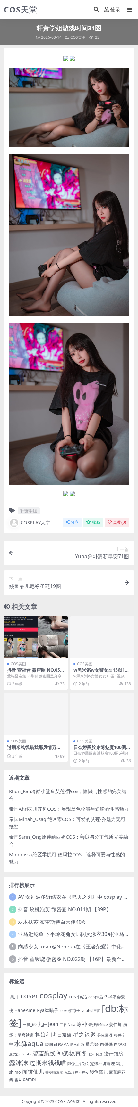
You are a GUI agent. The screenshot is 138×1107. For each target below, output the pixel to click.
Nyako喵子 (47, 1010)
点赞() (119, 522)
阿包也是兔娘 (78, 1064)
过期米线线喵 (48, 1063)
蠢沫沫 (18, 1062)
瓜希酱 (92, 1044)
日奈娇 (64, 1034)
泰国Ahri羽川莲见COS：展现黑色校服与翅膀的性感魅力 (69, 809)
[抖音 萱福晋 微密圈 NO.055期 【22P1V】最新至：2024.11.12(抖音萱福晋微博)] (36, 637)
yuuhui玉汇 (91, 1010)
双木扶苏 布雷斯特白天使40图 (52, 921)
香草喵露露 (54, 1072)
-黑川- (14, 997)
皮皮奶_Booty (20, 1054)
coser (29, 995)
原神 (82, 1024)
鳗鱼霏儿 (99, 1072)
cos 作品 (78, 996)
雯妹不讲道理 (102, 1063)
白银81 (120, 1044)
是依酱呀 (105, 1035)
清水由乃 (77, 1044)
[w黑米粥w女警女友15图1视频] (102, 637)
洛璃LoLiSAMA (57, 1044)
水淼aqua (29, 1043)
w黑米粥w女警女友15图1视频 (101, 672)
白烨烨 (106, 1044)
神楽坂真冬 (72, 1053)
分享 (75, 522)
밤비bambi (25, 1079)
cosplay (53, 995)
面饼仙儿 (33, 1071)
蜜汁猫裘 (113, 1053)
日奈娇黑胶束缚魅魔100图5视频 (101, 750)
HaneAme (24, 1010)
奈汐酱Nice (98, 1024)
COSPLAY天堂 (35, 522)
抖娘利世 (45, 1034)
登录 (115, 9)
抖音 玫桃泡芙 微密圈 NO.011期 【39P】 (64, 909)
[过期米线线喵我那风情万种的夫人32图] (36, 714)
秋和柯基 (96, 1054)
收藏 (96, 522)
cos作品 (95, 997)
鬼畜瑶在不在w (76, 1072)
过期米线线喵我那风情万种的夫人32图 (34, 750)
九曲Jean (48, 1024)
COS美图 (78, 37)
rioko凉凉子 (70, 1010)
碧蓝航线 (44, 1053)
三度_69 (30, 1024)
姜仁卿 (115, 1024)
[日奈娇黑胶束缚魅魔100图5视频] (102, 714)
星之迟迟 (84, 1034)
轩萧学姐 (28, 510)
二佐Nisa (67, 1024)
